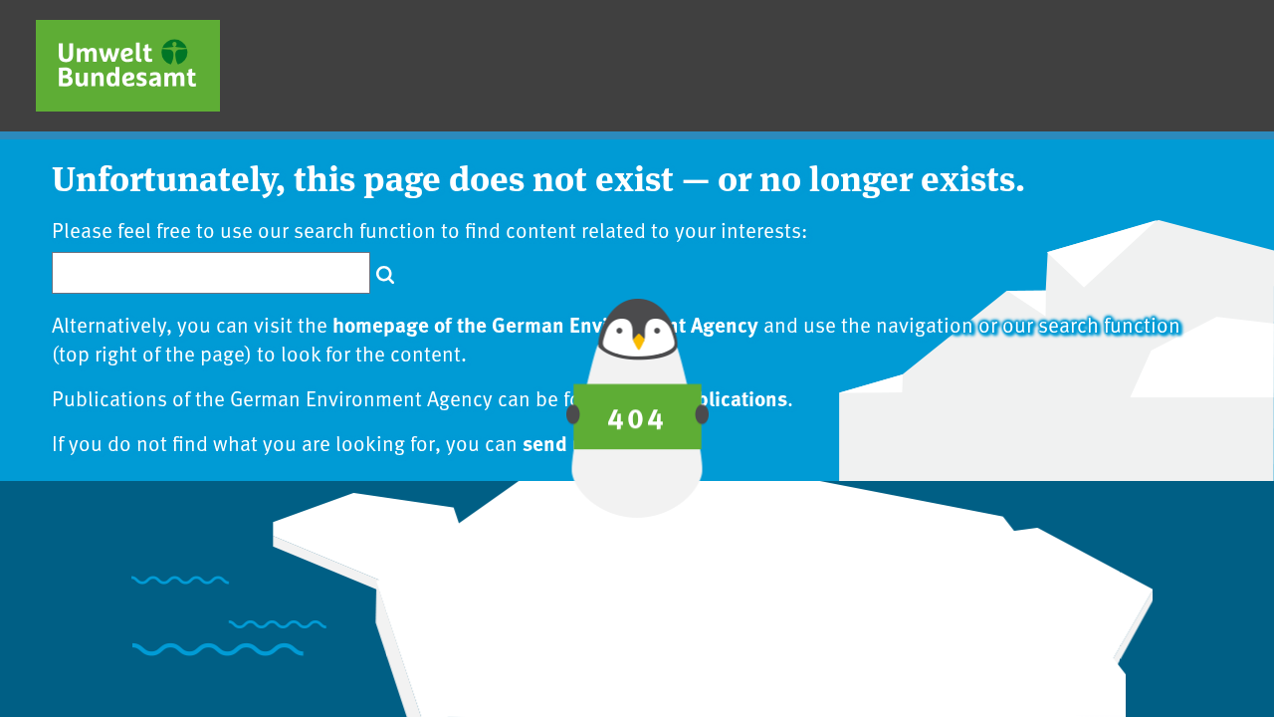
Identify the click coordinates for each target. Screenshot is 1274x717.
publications (730, 397)
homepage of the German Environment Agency (545, 324)
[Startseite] (128, 66)
